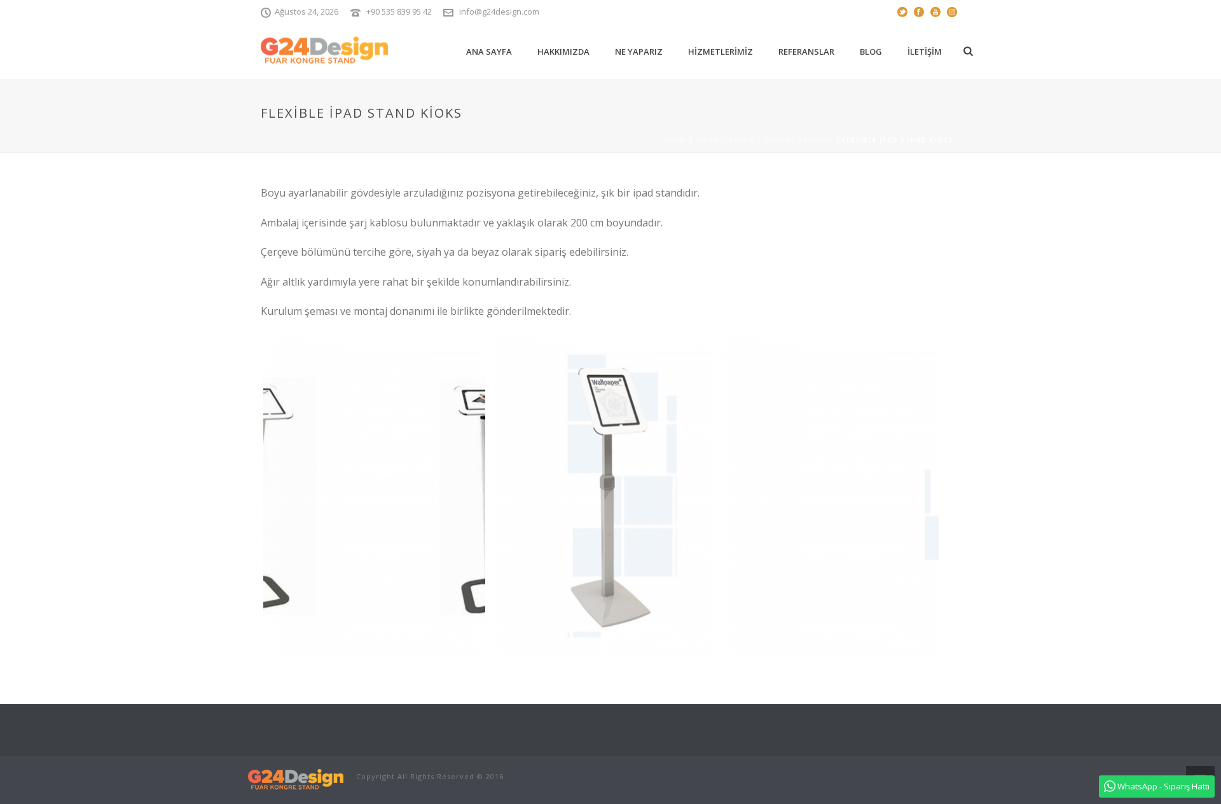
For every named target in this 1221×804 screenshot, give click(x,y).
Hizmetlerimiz (720, 51)
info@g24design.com (499, 11)
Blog (871, 51)
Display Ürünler (798, 139)
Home (675, 139)
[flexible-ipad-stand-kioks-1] (374, 496)
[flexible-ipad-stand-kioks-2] (601, 496)
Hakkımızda (563, 51)
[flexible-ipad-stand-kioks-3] (828, 496)
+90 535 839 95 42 (399, 11)
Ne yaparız (639, 51)
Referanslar (806, 51)
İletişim (924, 51)
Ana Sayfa (489, 51)
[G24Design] (295, 779)
